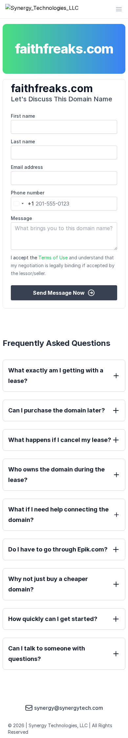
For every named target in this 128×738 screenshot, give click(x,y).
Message (21, 218)
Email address (27, 167)
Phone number (27, 192)
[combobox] (22, 203)
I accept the (63, 265)
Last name (23, 141)
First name (23, 116)
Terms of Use (53, 257)
